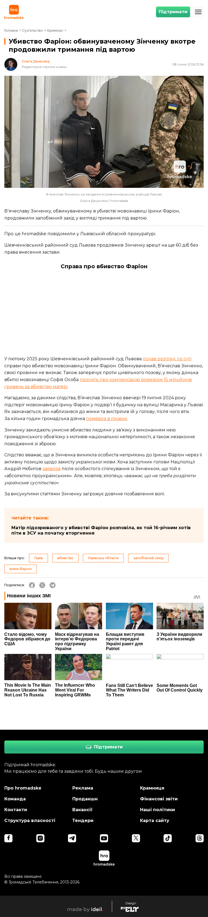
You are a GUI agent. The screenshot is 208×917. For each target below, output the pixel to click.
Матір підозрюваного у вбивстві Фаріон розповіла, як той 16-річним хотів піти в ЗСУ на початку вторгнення (101, 530)
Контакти (15, 809)
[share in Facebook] (32, 585)
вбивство (65, 558)
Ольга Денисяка (36, 61)
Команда (15, 798)
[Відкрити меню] (198, 11)
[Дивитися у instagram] (40, 838)
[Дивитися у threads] (200, 838)
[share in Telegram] (53, 585)
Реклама (82, 788)
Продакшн (85, 798)
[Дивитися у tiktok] (168, 838)
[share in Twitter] (42, 585)
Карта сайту (154, 820)
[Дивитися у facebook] (8, 838)
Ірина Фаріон (20, 569)
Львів (38, 558)
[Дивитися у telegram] (72, 838)
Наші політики (157, 809)
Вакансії (82, 809)
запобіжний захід (148, 558)
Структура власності (29, 820)
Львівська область (103, 558)
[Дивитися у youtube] (104, 838)
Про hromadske (22, 788)
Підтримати (173, 11)
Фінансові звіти (159, 798)
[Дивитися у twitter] (136, 838)
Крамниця (152, 788)
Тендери (82, 820)
